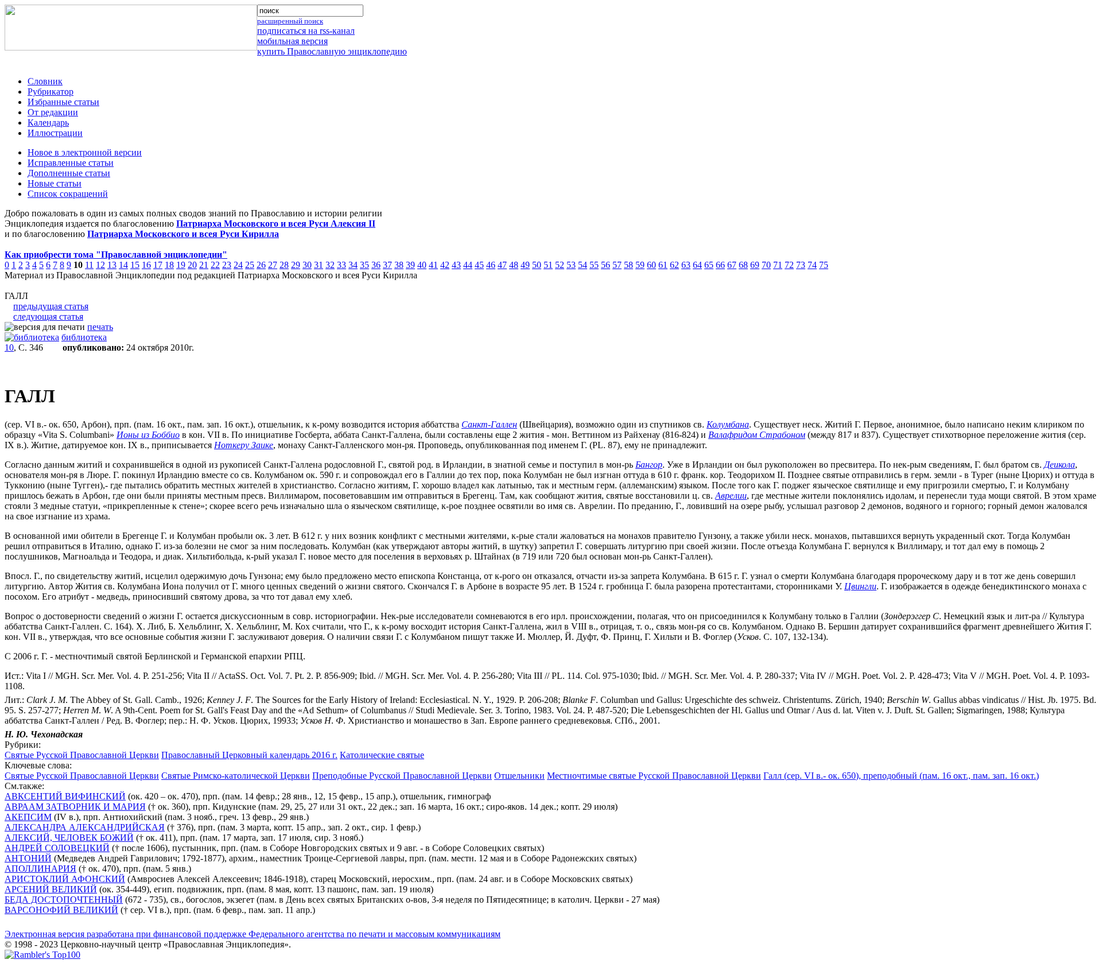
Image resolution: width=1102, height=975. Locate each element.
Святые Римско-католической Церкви (235, 775)
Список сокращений (68, 194)
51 (548, 265)
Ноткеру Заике (243, 445)
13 (112, 265)
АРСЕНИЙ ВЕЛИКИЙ (51, 889)
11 (89, 265)
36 (376, 265)
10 (9, 347)
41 (433, 265)
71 (777, 265)
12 (100, 265)
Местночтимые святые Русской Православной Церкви (654, 775)
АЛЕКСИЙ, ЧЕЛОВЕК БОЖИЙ (69, 837)
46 (490, 265)
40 (421, 265)
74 (812, 265)
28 (284, 265)
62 (674, 265)
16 (146, 265)
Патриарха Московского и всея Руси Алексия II (275, 223)
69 (754, 265)
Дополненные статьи (69, 173)
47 (502, 265)
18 (169, 265)
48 (513, 265)
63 (685, 265)
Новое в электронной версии (85, 152)
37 (387, 265)
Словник (45, 81)
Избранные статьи (63, 102)
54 (582, 265)
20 (192, 265)
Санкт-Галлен (489, 424)
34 (353, 265)
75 (823, 265)
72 (789, 265)
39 (410, 265)
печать (100, 327)
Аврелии (731, 495)
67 (731, 265)
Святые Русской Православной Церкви (82, 755)
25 (249, 265)
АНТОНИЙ (28, 858)
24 (238, 265)
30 (307, 265)
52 (559, 265)
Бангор (648, 464)
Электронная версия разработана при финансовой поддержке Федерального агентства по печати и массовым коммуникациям (252, 934)
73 (800, 265)
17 (157, 265)
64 (697, 265)
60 (651, 265)
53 (571, 265)
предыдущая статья (50, 306)
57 (617, 265)
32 (330, 265)
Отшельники (519, 775)
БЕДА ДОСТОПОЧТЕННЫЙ (64, 899)
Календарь (48, 122)
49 (525, 265)
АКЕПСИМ (28, 817)
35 (364, 265)
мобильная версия (292, 41)
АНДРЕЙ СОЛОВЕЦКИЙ (57, 848)
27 (272, 265)
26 (261, 265)
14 (123, 265)
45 (479, 265)
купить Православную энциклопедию (332, 51)
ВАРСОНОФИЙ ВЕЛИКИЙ (61, 910)
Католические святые (382, 755)
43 (456, 265)
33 (341, 265)
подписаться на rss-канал (306, 31)
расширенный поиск (290, 21)
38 (398, 265)
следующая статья (48, 316)
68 (743, 265)
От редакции (53, 112)
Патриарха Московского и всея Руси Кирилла (183, 234)
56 (605, 265)
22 (215, 265)
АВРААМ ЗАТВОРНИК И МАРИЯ (75, 806)
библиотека (84, 337)
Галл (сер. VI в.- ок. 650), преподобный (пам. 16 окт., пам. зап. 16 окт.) (901, 775)
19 (180, 265)
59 (640, 265)
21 (203, 265)
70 (766, 265)
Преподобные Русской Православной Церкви (402, 775)
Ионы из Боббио (148, 435)
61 (663, 265)
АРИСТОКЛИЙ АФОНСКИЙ (65, 879)
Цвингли (860, 586)
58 (628, 265)
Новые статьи (55, 183)
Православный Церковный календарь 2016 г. (249, 755)
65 (708, 265)
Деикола (1059, 464)
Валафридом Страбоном (756, 435)
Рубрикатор (50, 91)
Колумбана (728, 424)
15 (134, 265)
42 (444, 265)
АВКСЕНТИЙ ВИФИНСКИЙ (65, 796)
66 (720, 265)
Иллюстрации (55, 133)
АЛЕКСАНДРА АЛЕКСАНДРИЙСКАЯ (85, 827)
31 (318, 265)
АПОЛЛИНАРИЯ (40, 868)
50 (536, 265)
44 (467, 265)
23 (226, 265)
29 (295, 265)
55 (594, 265)
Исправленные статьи (71, 163)
